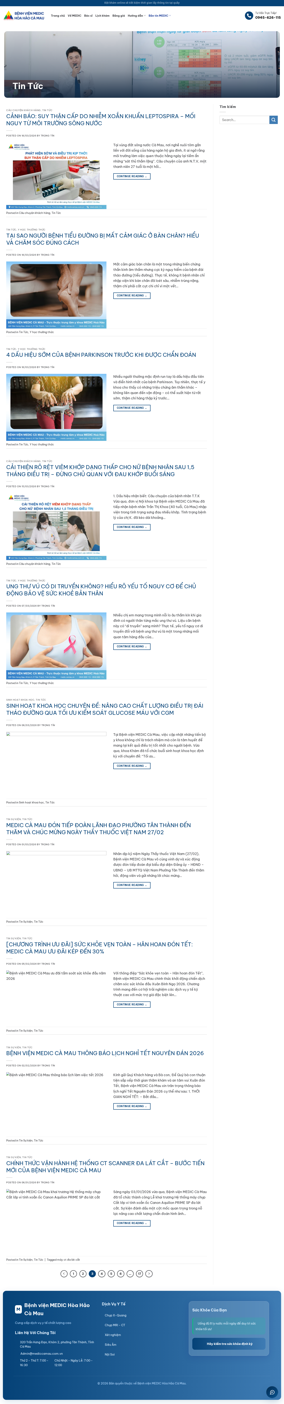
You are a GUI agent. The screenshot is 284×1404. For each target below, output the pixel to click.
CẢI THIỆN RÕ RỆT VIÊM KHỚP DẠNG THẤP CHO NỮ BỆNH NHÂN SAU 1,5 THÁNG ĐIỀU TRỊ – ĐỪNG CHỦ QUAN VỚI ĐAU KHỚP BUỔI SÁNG (100, 471)
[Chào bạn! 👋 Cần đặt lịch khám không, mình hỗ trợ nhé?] (272, 1392)
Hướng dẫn (135, 15)
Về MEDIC (74, 15)
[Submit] (273, 120)
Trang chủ (58, 15)
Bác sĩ (88, 15)
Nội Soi (110, 1354)
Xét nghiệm (113, 1335)
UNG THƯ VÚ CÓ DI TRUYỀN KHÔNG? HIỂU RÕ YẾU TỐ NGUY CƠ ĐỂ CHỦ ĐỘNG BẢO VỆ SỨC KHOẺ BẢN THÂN (101, 590)
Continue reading (132, 176)
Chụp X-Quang (115, 1315)
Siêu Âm (110, 1345)
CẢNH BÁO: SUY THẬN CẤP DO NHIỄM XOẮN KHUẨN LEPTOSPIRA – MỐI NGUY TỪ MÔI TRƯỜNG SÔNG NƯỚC (100, 120)
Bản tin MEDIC (158, 15)
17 (139, 1274)
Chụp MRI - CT (115, 1325)
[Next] (148, 1273)
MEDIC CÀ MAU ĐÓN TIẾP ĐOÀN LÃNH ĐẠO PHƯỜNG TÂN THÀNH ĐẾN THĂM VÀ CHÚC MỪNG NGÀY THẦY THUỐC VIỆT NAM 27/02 (98, 829)
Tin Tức (47, 110)
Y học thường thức (32, 229)
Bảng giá (118, 15)
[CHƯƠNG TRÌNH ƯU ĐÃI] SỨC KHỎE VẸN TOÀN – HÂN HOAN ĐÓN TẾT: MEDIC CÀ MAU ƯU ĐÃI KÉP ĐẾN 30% (99, 948)
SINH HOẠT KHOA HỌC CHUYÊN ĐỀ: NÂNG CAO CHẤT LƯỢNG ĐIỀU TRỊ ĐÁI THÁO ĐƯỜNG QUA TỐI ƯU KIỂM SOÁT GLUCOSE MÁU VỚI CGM (104, 709)
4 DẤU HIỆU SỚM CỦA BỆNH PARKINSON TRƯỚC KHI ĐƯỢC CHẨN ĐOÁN (101, 354)
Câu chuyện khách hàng (23, 110)
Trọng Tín (47, 135)
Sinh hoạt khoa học (20, 699)
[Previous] (64, 1273)
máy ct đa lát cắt (68, 1259)
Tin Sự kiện (13, 819)
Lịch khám (102, 15)
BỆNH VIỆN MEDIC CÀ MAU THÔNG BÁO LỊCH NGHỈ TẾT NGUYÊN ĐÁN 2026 (105, 1053)
